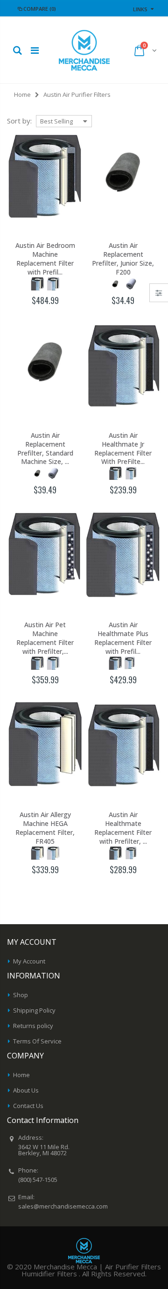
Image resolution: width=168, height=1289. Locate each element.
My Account (29, 961)
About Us (26, 1090)
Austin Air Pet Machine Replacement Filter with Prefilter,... (45, 638)
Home (22, 94)
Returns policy (33, 1025)
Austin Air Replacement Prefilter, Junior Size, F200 (123, 258)
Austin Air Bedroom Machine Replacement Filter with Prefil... (45, 258)
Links (140, 9)
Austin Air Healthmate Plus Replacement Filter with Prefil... (123, 638)
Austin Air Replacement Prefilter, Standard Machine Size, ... (45, 448)
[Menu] (35, 50)
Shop (20, 995)
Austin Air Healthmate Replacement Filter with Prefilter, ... (123, 828)
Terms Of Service (37, 1041)
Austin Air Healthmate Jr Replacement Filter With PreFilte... (123, 448)
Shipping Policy (34, 1010)
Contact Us (28, 1105)
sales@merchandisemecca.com (63, 1206)
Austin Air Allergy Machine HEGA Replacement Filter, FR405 (45, 828)
